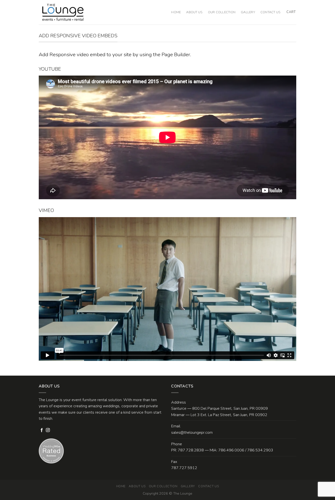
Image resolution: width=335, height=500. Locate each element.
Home (176, 12)
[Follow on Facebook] (42, 430)
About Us (194, 12)
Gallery (248, 12)
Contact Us (270, 12)
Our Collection (222, 12)
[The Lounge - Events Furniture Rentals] (63, 12)
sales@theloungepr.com (192, 432)
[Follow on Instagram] (48, 430)
